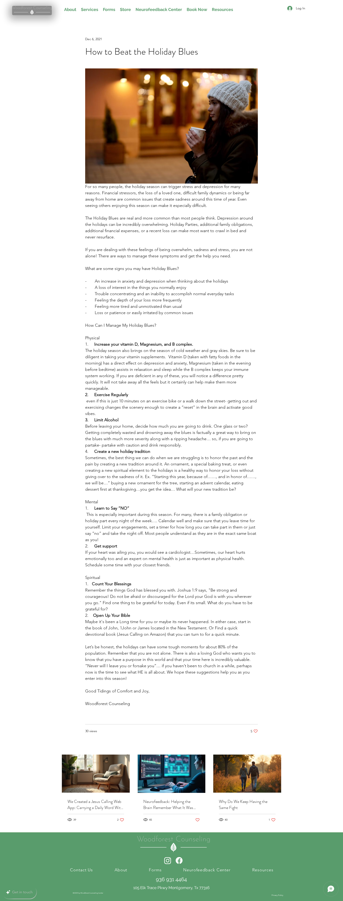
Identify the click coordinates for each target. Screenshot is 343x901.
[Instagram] (167, 860)
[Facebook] (179, 860)
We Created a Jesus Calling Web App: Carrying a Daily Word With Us (95, 804)
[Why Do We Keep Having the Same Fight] (247, 774)
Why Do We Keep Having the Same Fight (243, 804)
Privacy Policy (277, 895)
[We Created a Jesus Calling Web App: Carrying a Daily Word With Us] (96, 774)
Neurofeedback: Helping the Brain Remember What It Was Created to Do (168, 804)
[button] (256, 8)
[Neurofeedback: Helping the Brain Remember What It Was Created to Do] (172, 774)
